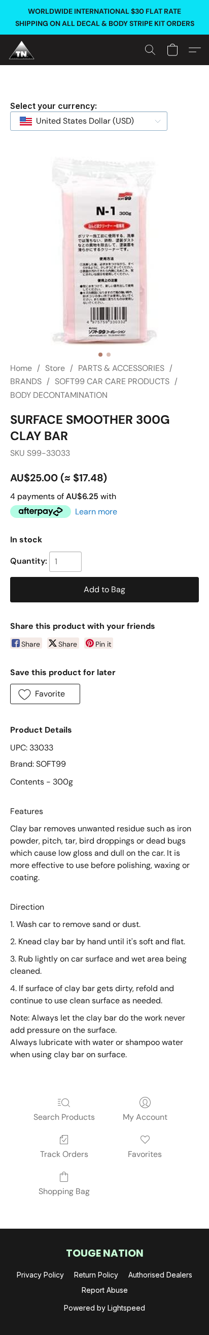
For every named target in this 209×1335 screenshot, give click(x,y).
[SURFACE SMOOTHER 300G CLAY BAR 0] (104, 251)
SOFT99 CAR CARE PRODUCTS (112, 381)
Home (21, 368)
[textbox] (82, 121)
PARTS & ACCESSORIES (121, 368)
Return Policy (96, 1274)
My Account (145, 1117)
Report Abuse (105, 1290)
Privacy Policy (40, 1274)
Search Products (64, 1117)
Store (55, 368)
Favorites (145, 1154)
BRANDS (26, 381)
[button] (22, 50)
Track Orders (64, 1154)
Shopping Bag (64, 1191)
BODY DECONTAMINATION (59, 395)
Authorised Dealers (160, 1274)
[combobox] (88, 121)
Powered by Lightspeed (104, 1307)
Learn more (96, 511)
